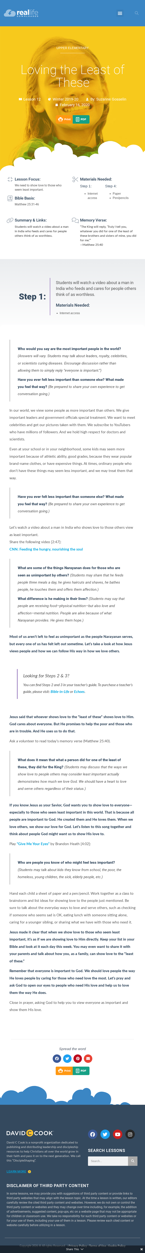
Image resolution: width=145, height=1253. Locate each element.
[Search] (132, 1161)
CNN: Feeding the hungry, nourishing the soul (46, 549)
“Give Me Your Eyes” (33, 844)
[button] (120, 13)
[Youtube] (117, 1134)
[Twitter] (105, 1134)
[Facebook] (92, 1134)
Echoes (79, 692)
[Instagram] (130, 1134)
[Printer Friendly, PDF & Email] (72, 122)
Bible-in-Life (60, 692)
